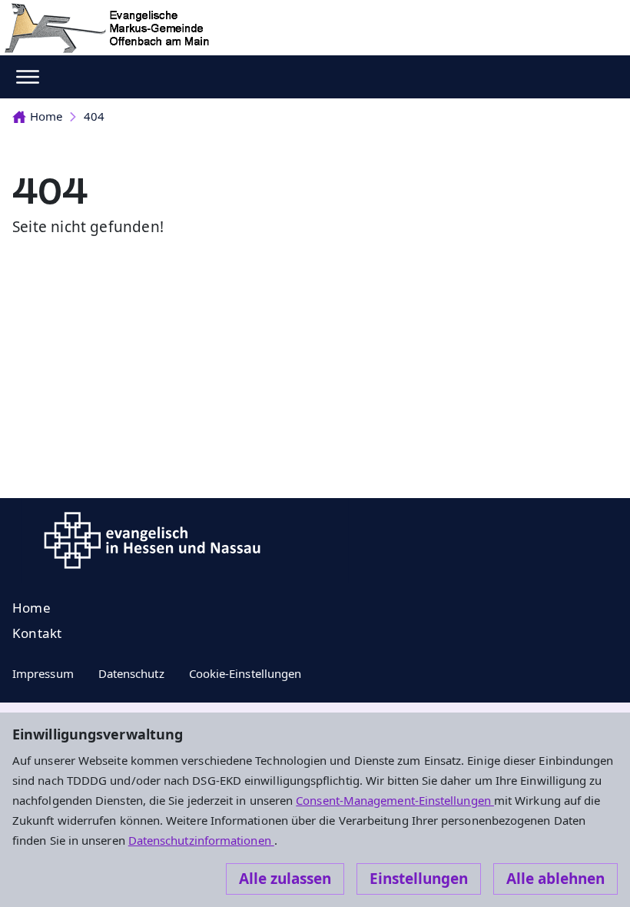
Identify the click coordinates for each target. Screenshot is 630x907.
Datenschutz (131, 673)
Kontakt (36, 633)
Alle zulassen (285, 879)
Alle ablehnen (555, 879)
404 (94, 116)
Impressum (43, 673)
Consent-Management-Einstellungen (395, 800)
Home (46, 116)
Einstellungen (419, 879)
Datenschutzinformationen (201, 840)
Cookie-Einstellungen (245, 673)
